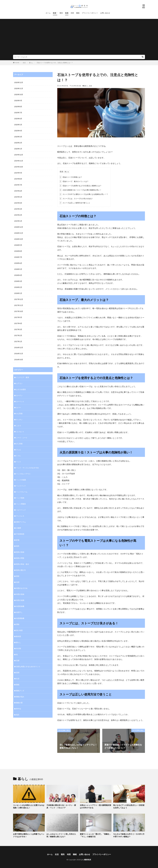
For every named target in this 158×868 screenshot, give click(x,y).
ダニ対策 (19, 444)
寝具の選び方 (21, 570)
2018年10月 (18, 239)
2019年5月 (18, 197)
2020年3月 (18, 137)
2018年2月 (18, 287)
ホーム (48, 13)
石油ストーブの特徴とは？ (71, 177)
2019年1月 (18, 221)
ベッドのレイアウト (23, 474)
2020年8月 (18, 107)
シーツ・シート (21, 438)
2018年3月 (18, 281)
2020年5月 (18, 125)
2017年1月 (18, 341)
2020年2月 (18, 143)
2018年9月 (18, 245)
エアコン (19, 383)
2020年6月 (18, 119)
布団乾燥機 (20, 606)
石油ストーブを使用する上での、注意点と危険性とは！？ (55, 62)
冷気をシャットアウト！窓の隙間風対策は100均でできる (95, 806)
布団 (72, 13)
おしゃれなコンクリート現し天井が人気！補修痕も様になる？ (61, 835)
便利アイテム (21, 522)
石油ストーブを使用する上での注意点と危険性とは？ (80, 186)
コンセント (20, 432)
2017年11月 (18, 305)
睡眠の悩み (20, 697)
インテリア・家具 (22, 377)
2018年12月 (18, 227)
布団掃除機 (20, 618)
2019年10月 (18, 167)
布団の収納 (20, 594)
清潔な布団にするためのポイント (28, 666)
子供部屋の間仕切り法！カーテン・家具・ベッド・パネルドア (61, 806)
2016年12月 (18, 347)
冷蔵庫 (18, 528)
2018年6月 (18, 263)
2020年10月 (18, 94)
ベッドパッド (21, 486)
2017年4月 (18, 323)
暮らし (31, 62)
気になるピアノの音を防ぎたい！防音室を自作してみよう (128, 806)
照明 (17, 673)
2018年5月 (18, 269)
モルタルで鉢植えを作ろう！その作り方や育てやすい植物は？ (128, 835)
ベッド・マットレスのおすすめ (27, 468)
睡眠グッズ (20, 691)
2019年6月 (18, 191)
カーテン (19, 395)
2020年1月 (18, 149)
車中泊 (18, 709)
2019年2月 (18, 215)
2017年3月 (18, 329)
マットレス (20, 516)
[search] (142, 57)
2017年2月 (18, 335)
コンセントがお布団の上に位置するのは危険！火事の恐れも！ (28, 806)
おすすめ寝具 (21, 389)
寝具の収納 (20, 552)
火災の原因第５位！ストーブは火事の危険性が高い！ (80, 190)
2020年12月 (18, 82)
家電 (17, 540)
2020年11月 (18, 88)
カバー (18, 407)
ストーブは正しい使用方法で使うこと (75, 203)
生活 (54, 13)
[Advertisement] (79, 37)
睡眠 (77, 13)
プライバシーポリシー (90, 13)
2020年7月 (18, 113)
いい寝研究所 (86, 860)
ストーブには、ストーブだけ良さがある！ (76, 198)
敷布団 (18, 636)
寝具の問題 (20, 558)
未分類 (18, 648)
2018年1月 (18, 293)
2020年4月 (18, 131)
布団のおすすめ (21, 588)
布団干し (19, 612)
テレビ (18, 450)
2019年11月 (18, 161)
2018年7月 (18, 257)
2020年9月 (18, 100)
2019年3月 (18, 209)
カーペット (20, 401)
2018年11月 (18, 233)
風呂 (17, 715)
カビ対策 (19, 413)
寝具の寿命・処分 (22, 564)
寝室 (17, 576)
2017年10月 (18, 311)
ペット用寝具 (21, 504)
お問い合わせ (105, 13)
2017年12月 (18, 299)
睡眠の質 (19, 703)
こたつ (18, 426)
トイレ (18, 456)
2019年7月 (18, 185)
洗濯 (17, 660)
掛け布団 (19, 630)
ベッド (18, 462)
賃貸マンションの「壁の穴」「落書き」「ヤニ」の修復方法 (95, 835)
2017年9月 (18, 317)
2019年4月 (18, 203)
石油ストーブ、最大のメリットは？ (74, 181)
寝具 (61, 13)
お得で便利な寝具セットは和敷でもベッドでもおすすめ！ (28, 835)
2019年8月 (18, 179)
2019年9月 (18, 173)
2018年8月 (18, 251)
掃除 (17, 624)
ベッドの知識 (21, 480)
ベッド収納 (20, 498)
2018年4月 (18, 275)
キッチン (19, 420)
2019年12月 (18, 155)
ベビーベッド (21, 510)
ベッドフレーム (21, 492)
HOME (17, 62)
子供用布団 (20, 534)
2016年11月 (18, 353)
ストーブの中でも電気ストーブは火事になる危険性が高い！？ (84, 194)
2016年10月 (18, 359)
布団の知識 (20, 600)
